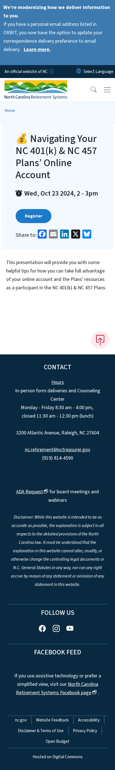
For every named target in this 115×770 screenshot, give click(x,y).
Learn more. (37, 49)
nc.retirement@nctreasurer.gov (57, 449)
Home (9, 110)
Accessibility (89, 720)
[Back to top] (100, 340)
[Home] (35, 84)
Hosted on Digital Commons (58, 757)
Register (33, 216)
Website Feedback (52, 720)
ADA (29, 491)
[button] (90, 90)
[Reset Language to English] (78, 71)
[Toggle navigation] (107, 90)
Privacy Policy (85, 731)
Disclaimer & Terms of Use (41, 731)
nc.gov (21, 720)
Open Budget (58, 741)
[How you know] (51, 71)
